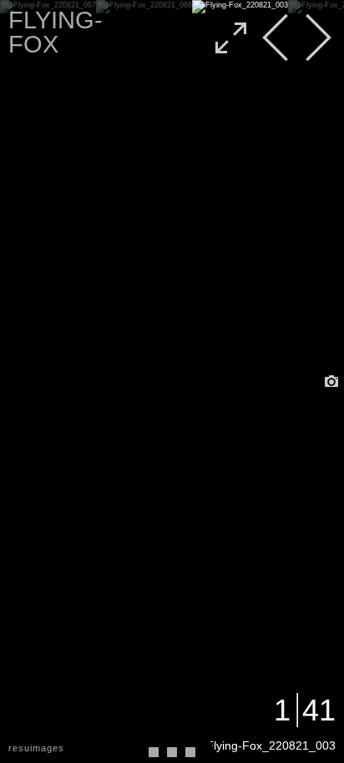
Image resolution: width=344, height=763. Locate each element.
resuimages (36, 748)
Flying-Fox (55, 32)
